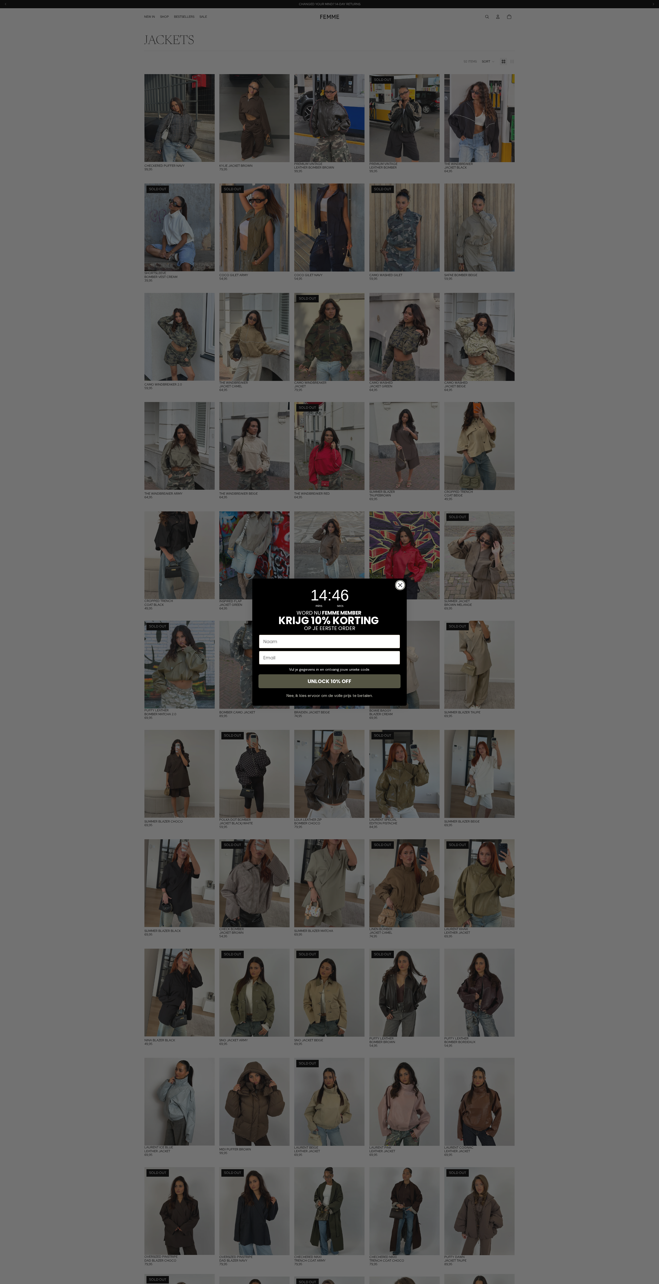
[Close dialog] (400, 585)
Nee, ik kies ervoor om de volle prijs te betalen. (330, 695)
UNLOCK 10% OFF (329, 681)
